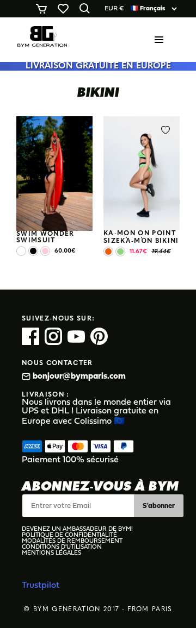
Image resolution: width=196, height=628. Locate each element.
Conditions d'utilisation (62, 547)
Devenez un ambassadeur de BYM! (77, 529)
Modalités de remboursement (72, 541)
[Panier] (43, 8)
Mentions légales (51, 553)
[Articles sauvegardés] (65, 8)
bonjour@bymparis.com (79, 376)
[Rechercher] (87, 8)
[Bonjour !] (42, 39)
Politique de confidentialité (69, 535)
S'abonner (159, 506)
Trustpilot (40, 585)
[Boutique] (161, 39)
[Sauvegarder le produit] (80, 130)
